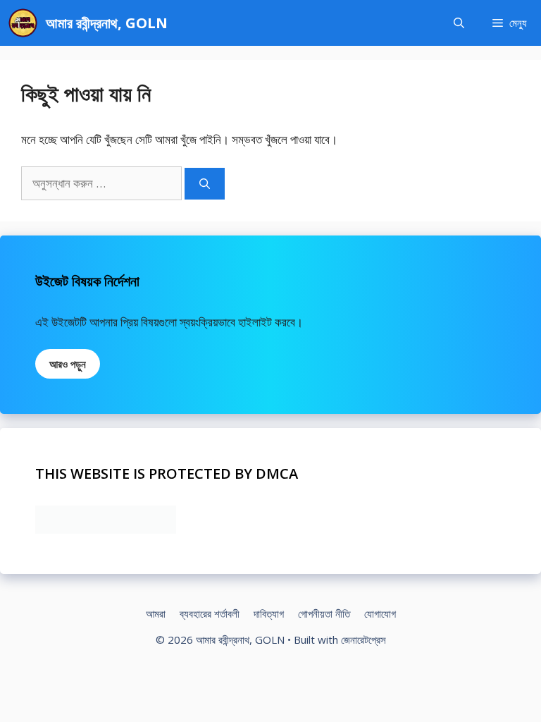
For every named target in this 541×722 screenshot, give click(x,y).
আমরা (156, 613)
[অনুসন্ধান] (205, 184)
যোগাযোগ (380, 613)
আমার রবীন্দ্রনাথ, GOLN (107, 22)
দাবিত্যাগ (269, 613)
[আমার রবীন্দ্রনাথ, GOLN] (23, 23)
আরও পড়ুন (67, 364)
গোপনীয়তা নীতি (324, 613)
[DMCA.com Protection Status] (105, 529)
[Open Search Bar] (459, 23)
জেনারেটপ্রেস (363, 639)
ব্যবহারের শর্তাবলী (210, 613)
